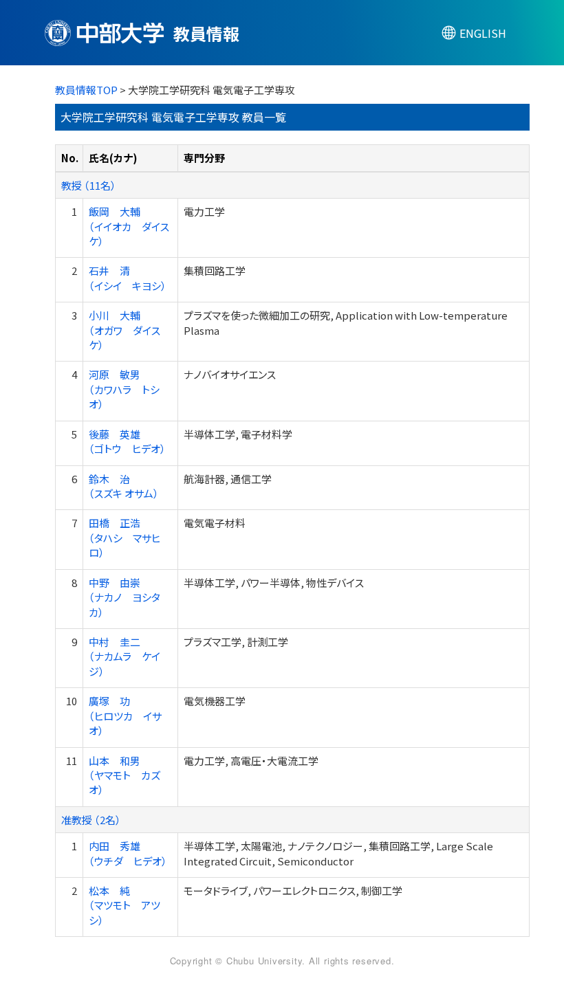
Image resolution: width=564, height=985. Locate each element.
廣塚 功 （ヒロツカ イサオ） (125, 716)
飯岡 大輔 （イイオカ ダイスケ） (129, 226)
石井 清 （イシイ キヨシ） (127, 277)
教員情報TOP (86, 89)
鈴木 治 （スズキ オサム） (124, 486)
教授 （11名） (88, 185)
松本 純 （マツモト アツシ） (124, 905)
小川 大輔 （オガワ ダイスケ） (124, 330)
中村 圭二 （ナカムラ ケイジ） (124, 656)
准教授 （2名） (91, 819)
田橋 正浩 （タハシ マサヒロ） (124, 538)
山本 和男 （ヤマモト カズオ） (124, 775)
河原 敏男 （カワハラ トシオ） (124, 389)
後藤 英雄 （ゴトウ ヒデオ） (127, 441)
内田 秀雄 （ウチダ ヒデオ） (128, 853)
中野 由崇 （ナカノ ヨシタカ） (124, 597)
